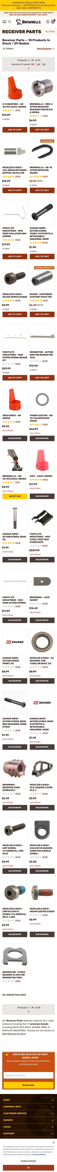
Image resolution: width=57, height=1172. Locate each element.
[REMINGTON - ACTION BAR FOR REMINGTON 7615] (42, 336)
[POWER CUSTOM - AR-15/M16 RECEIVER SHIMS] (42, 399)
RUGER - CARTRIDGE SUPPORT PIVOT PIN (41, 295)
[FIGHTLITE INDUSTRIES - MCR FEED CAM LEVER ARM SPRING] (15, 212)
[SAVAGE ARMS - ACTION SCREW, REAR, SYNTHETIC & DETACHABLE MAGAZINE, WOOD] (42, 702)
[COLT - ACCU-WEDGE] (42, 460)
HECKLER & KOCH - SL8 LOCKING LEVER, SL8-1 (41, 787)
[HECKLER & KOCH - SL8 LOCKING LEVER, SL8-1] (42, 768)
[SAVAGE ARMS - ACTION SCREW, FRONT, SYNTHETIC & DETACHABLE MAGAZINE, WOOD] (42, 212)
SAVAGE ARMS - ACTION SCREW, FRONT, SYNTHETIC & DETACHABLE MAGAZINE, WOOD (41, 233)
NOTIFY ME (15, 496)
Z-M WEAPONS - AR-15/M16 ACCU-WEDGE (14, 105)
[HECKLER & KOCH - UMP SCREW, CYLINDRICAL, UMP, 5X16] (15, 829)
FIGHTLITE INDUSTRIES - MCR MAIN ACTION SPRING (14, 600)
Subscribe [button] (28, 1085)
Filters (9, 48)
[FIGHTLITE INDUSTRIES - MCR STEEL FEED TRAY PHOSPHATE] (42, 518)
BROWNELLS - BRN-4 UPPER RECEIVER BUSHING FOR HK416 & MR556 (41, 108)
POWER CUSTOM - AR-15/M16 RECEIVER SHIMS (41, 418)
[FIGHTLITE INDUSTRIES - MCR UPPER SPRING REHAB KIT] (15, 336)
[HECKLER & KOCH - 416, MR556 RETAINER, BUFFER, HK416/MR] (15, 151)
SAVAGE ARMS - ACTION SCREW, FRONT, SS (11, 661)
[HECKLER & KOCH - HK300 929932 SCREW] (15, 278)
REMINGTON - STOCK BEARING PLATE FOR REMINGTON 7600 (13, 975)
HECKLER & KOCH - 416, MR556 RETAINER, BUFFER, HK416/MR (14, 170)
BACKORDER (14, 438)
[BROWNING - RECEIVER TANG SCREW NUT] (15, 768)
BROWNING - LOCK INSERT (40, 598)
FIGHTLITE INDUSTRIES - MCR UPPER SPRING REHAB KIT (14, 356)
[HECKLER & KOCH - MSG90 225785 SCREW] (42, 892)
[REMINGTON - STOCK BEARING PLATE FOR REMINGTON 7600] (15, 956)
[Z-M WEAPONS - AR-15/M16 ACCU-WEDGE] (15, 88)
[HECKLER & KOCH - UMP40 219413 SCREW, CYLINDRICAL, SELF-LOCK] (15, 892)
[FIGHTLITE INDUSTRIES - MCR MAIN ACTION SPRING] (15, 581)
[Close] (54, 1142)
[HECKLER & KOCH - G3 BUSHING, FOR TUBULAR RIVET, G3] (42, 642)
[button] (4, 21)
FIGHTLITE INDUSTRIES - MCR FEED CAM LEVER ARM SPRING (14, 232)
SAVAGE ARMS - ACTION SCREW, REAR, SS (14, 537)
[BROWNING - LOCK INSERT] (42, 581)
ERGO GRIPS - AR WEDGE (11, 416)
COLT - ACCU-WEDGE (41, 476)
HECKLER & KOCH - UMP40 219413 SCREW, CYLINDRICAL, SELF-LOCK (14, 912)
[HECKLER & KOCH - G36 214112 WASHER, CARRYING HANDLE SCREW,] (42, 829)
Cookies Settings (28, 1161)
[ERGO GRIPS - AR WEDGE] (15, 399)
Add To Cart (15, 130)
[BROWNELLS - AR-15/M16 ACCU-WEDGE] (15, 460)
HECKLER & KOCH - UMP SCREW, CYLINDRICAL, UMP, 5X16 (13, 849)
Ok (28, 1168)
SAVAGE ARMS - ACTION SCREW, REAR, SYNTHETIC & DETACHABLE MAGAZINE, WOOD (42, 724)
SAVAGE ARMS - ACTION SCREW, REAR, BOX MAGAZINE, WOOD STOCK (14, 722)
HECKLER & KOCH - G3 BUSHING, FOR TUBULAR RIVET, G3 (42, 661)
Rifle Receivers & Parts (13, 1033)
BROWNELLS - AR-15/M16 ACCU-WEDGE (14, 477)
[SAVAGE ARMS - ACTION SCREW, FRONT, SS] (15, 642)
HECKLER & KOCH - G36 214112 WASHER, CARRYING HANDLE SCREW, (41, 849)
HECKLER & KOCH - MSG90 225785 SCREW (42, 910)
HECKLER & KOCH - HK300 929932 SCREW (14, 295)
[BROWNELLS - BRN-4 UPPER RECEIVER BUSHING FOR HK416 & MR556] (42, 88)
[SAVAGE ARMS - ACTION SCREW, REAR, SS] (15, 518)
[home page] (28, 22)
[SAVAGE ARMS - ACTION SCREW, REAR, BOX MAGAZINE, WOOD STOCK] (15, 702)
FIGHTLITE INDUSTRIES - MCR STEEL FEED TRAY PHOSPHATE (40, 538)
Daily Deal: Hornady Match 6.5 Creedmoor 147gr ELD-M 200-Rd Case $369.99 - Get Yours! (28, 14)
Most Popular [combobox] (44, 48)
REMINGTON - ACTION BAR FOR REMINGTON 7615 (41, 355)
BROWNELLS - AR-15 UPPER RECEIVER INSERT (41, 170)
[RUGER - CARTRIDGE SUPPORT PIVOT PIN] (42, 278)
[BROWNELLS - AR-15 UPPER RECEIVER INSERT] (42, 151)
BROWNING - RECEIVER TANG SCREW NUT (11, 787)
